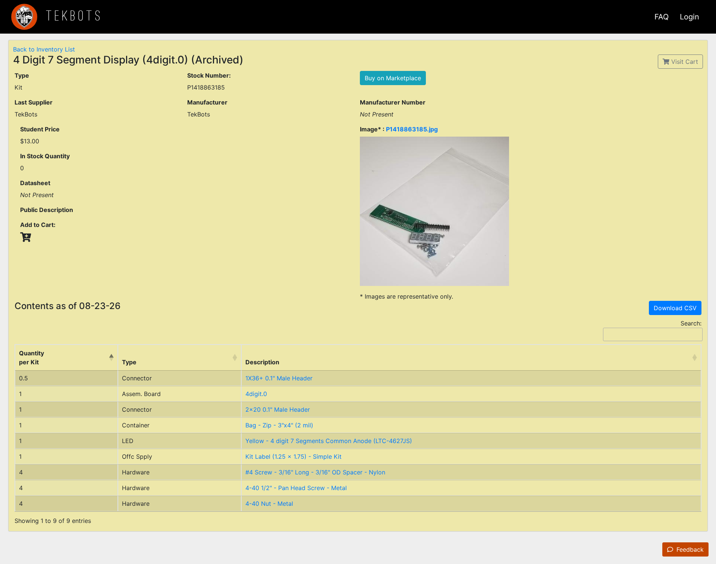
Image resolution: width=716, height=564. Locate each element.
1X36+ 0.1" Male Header (279, 378)
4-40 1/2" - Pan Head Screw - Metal (296, 488)
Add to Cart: (38, 224)
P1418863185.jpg (412, 129)
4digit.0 (256, 394)
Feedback (689, 549)
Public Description (46, 210)
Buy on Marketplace (393, 78)
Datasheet (35, 183)
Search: (691, 323)
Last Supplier (34, 102)
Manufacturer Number (392, 102)
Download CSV (675, 308)
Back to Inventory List (44, 49)
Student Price (40, 129)
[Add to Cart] (25, 237)
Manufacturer (207, 102)
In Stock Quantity (45, 156)
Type (22, 75)
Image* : (399, 129)
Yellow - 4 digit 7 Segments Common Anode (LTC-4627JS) (328, 441)
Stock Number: (209, 75)
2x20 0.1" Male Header (277, 409)
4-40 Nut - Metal (269, 503)
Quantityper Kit (31, 357)
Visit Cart (683, 61)
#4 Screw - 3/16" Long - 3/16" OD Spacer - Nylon (315, 472)
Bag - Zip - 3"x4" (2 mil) (279, 425)
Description (262, 362)
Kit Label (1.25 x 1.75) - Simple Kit (293, 456)
